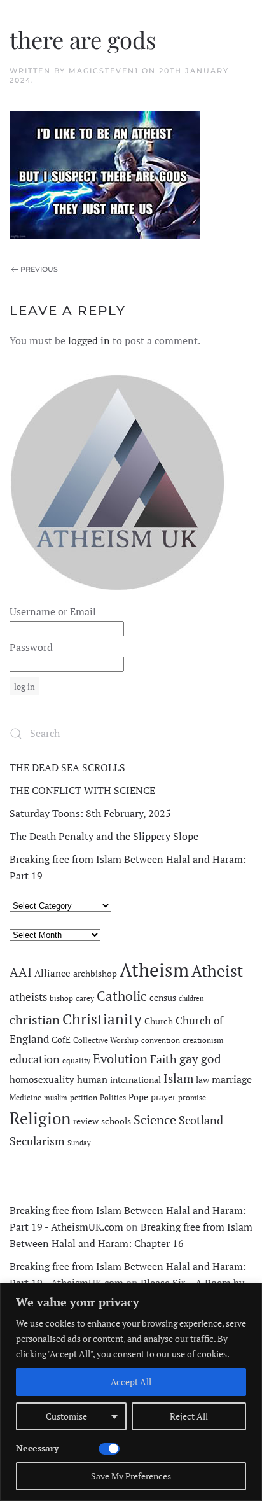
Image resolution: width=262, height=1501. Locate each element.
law (202, 1080)
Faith (163, 1058)
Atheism (154, 970)
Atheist (217, 970)
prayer (163, 1097)
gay (188, 1058)
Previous (39, 269)
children (191, 998)
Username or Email (53, 611)
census (162, 997)
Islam (178, 1078)
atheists (28, 997)
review (86, 1121)
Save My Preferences (131, 1476)
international (135, 1080)
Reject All (189, 1416)
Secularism (37, 1140)
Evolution (120, 1058)
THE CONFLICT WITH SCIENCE (82, 790)
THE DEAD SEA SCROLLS (67, 767)
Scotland (201, 1119)
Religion (40, 1118)
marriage (232, 1079)
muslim (55, 1097)
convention (160, 1040)
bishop (61, 998)
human (92, 1079)
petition (83, 1097)
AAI (21, 972)
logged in (89, 340)
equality (76, 1060)
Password (31, 647)
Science (155, 1119)
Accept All (131, 1382)
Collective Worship (106, 1040)
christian (35, 1019)
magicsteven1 (104, 70)
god (211, 1058)
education (35, 1058)
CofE (61, 1039)
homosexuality (42, 1079)
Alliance (52, 973)
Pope (138, 1097)
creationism (203, 1040)
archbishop (95, 973)
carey (85, 998)
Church (158, 1021)
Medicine (25, 1097)
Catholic (122, 996)
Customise (66, 1416)
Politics (113, 1097)
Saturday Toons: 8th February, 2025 (90, 813)
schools (116, 1121)
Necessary (37, 1448)
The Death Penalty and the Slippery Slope (104, 836)
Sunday (79, 1142)
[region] (131, 1392)
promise (192, 1097)
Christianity (102, 1019)
